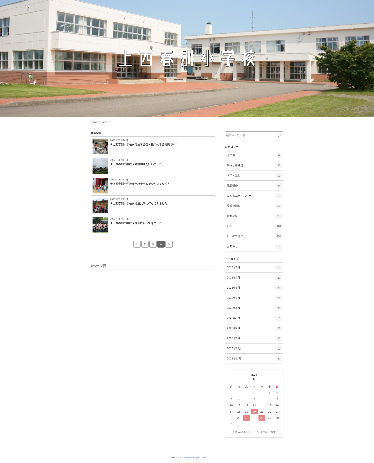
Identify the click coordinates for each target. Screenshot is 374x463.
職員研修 (253, 187)
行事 (254, 227)
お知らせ (253, 247)
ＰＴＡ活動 (253, 177)
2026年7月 (253, 279)
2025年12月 (253, 350)
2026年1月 (253, 339)
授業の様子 (254, 217)
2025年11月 (253, 360)
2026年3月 (253, 319)
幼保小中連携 (253, 166)
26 (246, 417)
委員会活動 (253, 207)
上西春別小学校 (99, 122)
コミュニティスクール (253, 197)
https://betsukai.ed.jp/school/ (191, 457)
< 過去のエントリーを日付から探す (254, 431)
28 (261, 417)
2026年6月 (253, 289)
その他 (253, 156)
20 (254, 411)
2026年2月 (253, 329)
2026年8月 (253, 269)
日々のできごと (254, 237)
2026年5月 (253, 299)
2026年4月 (253, 309)
